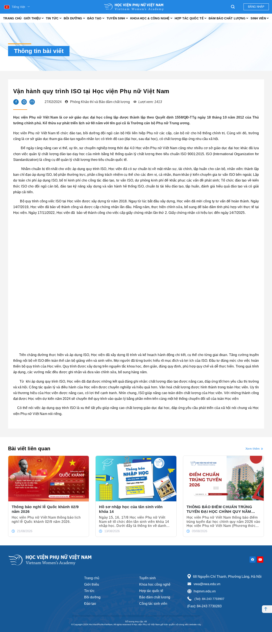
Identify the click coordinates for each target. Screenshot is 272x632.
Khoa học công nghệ (154, 584)
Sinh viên (258, 18)
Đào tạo (94, 18)
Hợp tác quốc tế (189, 18)
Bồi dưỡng (73, 18)
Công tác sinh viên (153, 603)
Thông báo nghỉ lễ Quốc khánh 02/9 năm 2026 (45, 509)
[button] (16, 102)
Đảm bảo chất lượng (227, 18)
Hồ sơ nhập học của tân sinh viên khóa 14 (131, 509)
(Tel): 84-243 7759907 (209, 599)
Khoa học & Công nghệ (150, 18)
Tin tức (52, 18)
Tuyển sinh (116, 18)
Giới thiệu (32, 18)
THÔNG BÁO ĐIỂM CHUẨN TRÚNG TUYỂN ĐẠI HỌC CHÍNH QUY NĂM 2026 (219, 509)
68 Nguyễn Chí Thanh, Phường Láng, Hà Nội (227, 576)
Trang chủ (12, 18)
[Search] (233, 7)
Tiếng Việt (18, 7)
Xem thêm (252, 448)
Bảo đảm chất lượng (154, 597)
